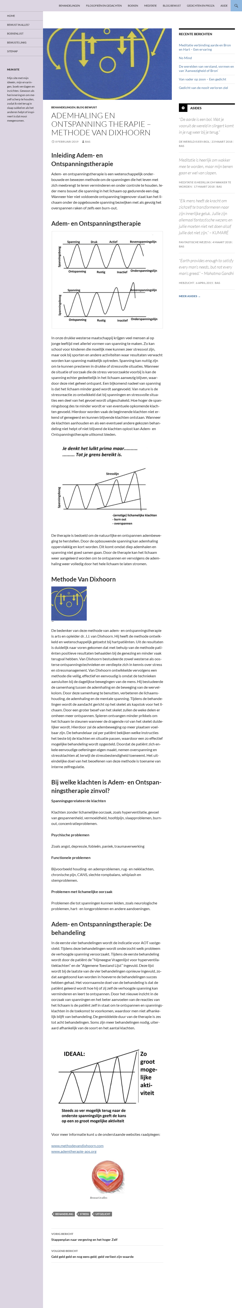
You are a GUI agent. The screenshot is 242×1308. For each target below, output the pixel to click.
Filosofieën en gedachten (104, 5)
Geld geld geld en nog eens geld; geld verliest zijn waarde (92, 1254)
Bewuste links (16, 42)
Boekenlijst (15, 33)
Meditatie (150, 5)
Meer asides (190, 296)
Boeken (133, 5)
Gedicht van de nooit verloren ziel (203, 88)
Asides (196, 108)
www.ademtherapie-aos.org (73, 1151)
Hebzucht (186, 283)
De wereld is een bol (194, 141)
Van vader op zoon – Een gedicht (202, 79)
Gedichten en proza (200, 5)
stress (84, 1214)
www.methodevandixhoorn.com (77, 1145)
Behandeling (64, 1214)
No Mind (185, 58)
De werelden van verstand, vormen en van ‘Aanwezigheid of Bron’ (206, 68)
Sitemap (12, 51)
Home (11, 15)
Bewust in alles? (18, 24)
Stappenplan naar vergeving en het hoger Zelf (84, 1237)
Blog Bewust (172, 5)
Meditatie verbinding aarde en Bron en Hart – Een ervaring (205, 47)
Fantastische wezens (195, 242)
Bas (87, 141)
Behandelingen (69, 5)
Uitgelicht (102, 1214)
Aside (224, 5)
